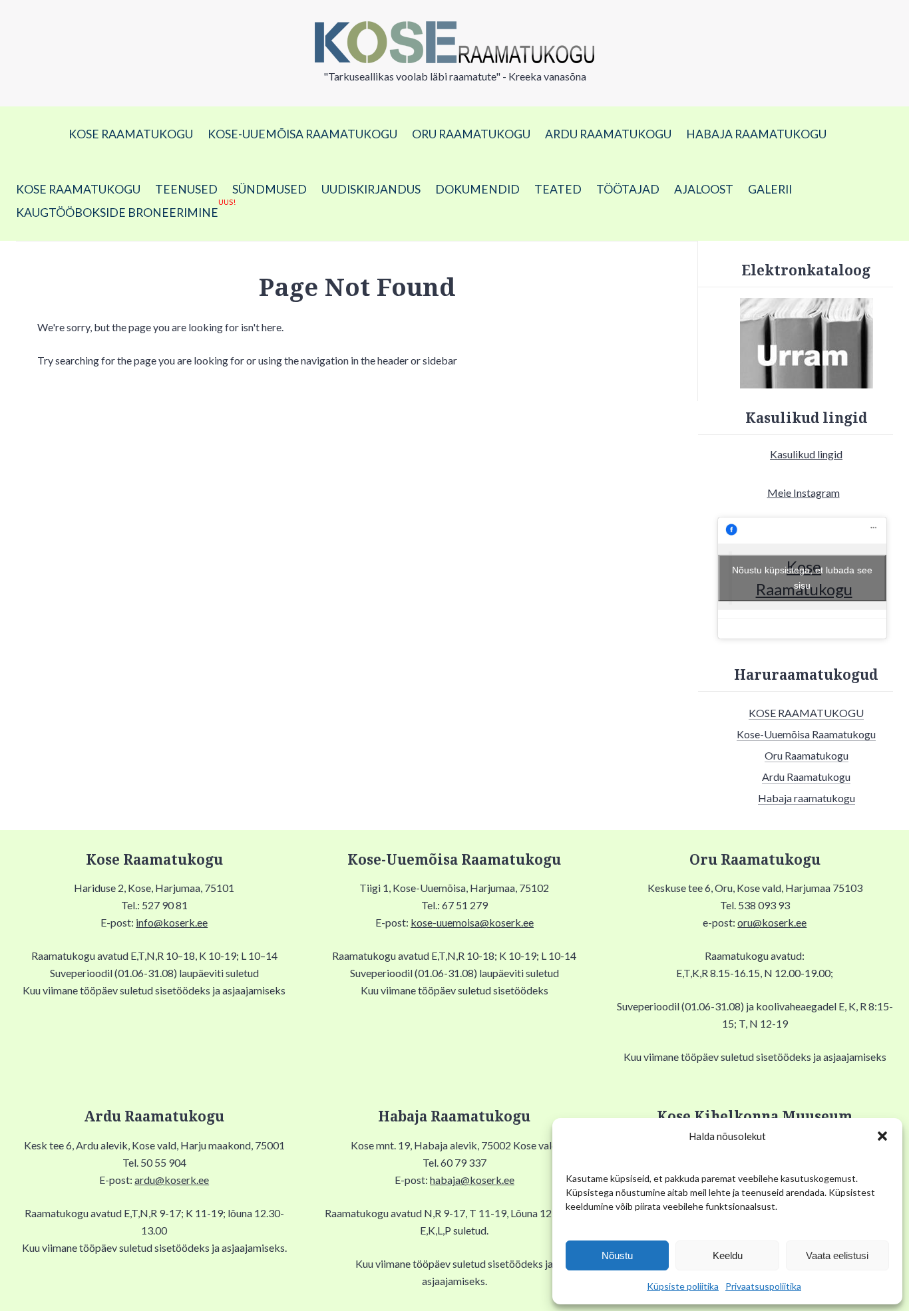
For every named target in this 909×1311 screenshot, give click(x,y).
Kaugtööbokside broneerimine (126, 210)
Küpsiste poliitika (683, 1286)
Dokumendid (477, 189)
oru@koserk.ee (772, 922)
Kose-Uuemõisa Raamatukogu (302, 134)
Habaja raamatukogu (756, 134)
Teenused (186, 189)
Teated (558, 189)
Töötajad (627, 189)
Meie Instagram (803, 492)
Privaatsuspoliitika (763, 1286)
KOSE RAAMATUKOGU (131, 134)
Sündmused (269, 189)
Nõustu (617, 1255)
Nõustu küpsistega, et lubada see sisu (802, 578)
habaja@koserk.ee (472, 1179)
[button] (882, 1136)
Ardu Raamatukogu (608, 134)
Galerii (770, 189)
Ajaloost (703, 189)
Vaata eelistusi (837, 1255)
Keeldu (728, 1255)
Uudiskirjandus (371, 189)
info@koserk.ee (172, 922)
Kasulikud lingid (806, 454)
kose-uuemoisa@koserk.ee (472, 922)
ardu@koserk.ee (171, 1179)
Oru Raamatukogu (471, 134)
